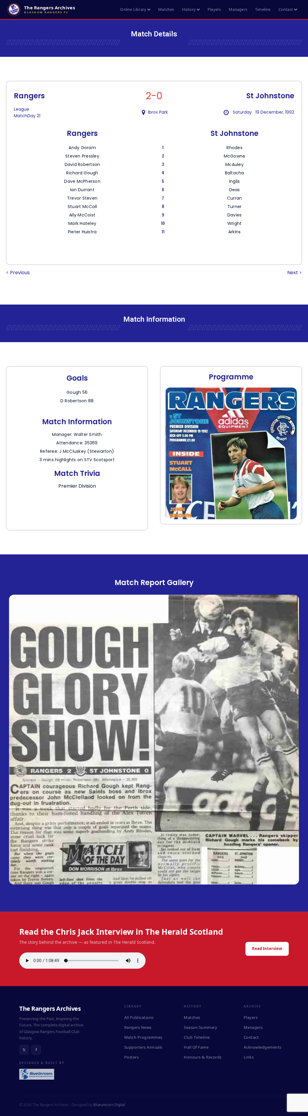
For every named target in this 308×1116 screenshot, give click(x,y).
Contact (286, 9)
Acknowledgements (263, 1047)
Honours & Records (203, 1057)
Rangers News (138, 1027)
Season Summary (200, 1027)
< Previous (18, 272)
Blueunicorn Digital (109, 1104)
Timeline (263, 9)
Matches (166, 9)
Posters (131, 1057)
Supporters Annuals (143, 1047)
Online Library (133, 9)
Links (249, 1057)
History (189, 9)
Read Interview (267, 948)
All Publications (139, 1017)
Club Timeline (197, 1037)
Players (214, 9)
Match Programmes (143, 1037)
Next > (294, 272)
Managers (238, 9)
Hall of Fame (196, 1047)
